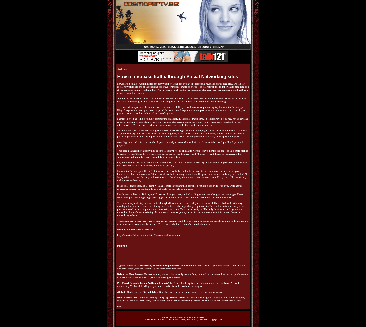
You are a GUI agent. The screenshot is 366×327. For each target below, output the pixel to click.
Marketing (122, 246)
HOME (146, 47)
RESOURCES (188, 47)
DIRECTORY (204, 47)
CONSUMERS (158, 47)
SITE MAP (218, 47)
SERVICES (174, 47)
